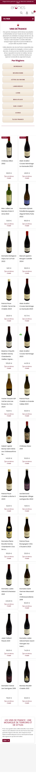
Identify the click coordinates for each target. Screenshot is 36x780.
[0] (32, 13)
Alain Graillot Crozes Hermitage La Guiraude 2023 (26, 306)
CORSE (18, 113)
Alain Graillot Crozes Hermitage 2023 (26, 354)
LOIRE (18, 93)
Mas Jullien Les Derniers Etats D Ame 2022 (7, 211)
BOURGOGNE (18, 73)
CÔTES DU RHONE (18, 80)
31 (28, 711)
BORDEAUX (18, 66)
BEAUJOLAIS (18, 99)
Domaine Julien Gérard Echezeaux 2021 (8, 591)
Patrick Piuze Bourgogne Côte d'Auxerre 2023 (25, 544)
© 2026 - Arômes (18, 774)
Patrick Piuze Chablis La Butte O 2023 (8, 496)
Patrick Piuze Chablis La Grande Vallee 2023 (26, 401)
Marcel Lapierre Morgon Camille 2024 (25, 258)
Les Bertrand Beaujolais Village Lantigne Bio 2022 (26, 496)
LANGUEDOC (18, 86)
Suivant (31, 713)
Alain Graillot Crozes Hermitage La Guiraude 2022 (26, 163)
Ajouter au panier (10, 177)
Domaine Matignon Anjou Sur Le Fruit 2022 (8, 258)
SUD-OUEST (18, 106)
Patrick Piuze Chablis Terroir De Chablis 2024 (8, 306)
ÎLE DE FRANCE (18, 119)
